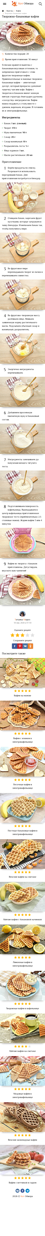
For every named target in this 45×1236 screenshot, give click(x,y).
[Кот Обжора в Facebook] (22, 1191)
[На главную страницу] (3, 11)
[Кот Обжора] (14, 4)
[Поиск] (40, 4)
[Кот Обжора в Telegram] (28, 1191)
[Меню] (4, 4)
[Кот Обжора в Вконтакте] (18, 1191)
